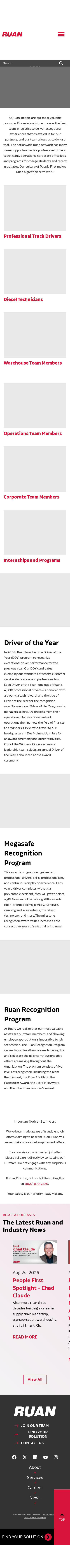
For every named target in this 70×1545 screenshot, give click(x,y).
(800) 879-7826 (36, 1184)
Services (35, 1477)
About (35, 1467)
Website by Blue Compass (35, 1518)
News (35, 1497)
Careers (35, 1487)
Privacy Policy (49, 1514)
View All (35, 1379)
